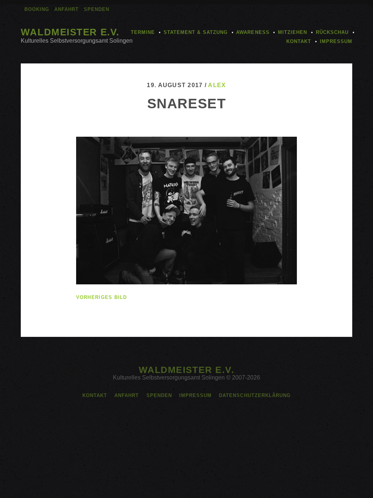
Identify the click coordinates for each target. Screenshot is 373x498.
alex (217, 85)
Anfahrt (66, 9)
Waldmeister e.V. (70, 32)
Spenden (96, 9)
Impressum (336, 41)
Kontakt (298, 41)
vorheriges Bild (101, 297)
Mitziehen (292, 32)
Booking (36, 9)
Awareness (252, 32)
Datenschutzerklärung (255, 395)
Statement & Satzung (196, 32)
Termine (143, 32)
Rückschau (332, 32)
